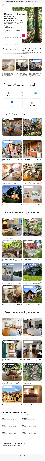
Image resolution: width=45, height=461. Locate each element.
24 (6, 49)
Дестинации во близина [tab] (7, 414)
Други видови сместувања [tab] (19, 414)
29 (17, 49)
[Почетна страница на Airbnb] (5, 5)
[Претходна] (20, 57)
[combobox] (14, 27)
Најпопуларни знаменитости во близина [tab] (34, 414)
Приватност (20, 459)
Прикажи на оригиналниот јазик (32, 1)
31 (6, 51)
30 (19, 49)
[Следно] (24, 57)
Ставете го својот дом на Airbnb (34, 5)
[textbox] (9, 31)
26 (10, 49)
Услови (25, 459)
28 (15, 49)
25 (8, 49)
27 (13, 49)
